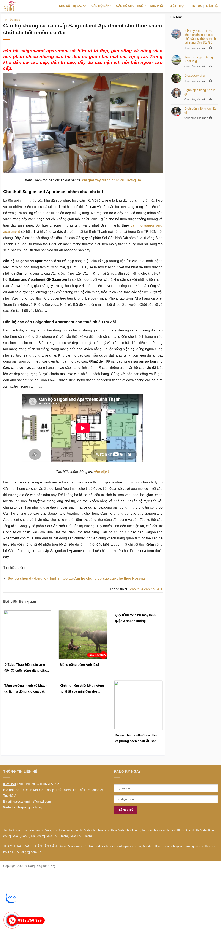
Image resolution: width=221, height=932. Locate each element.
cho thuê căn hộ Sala (146, 589)
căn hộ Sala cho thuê (88, 830)
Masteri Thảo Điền (156, 846)
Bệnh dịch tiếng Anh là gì (199, 92)
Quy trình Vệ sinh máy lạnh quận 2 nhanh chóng (135, 618)
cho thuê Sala (62, 830)
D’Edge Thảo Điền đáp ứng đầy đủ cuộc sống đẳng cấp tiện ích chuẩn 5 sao (25, 668)
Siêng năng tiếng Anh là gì (79, 664)
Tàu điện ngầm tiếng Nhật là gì (198, 59)
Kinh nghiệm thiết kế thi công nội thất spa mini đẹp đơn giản (82, 689)
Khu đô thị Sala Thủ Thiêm (49, 836)
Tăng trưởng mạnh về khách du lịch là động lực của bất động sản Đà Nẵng (25, 689)
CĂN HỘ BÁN (100, 6)
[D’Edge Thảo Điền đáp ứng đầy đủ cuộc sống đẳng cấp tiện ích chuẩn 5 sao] (27, 634)
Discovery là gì (194, 75)
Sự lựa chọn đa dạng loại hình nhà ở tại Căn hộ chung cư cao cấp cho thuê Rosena (76, 578)
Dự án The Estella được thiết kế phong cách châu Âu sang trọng (136, 738)
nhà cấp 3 (102, 472)
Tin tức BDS (11, 19)
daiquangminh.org (29, 807)
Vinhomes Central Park (84, 846)
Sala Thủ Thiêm (81, 836)
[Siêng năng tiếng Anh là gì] (82, 634)
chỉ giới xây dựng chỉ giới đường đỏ (111, 180)
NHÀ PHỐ (156, 6)
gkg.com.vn (33, 852)
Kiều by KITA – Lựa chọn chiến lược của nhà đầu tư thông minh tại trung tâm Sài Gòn (200, 36)
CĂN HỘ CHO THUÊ (129, 6)
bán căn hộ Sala (153, 830)
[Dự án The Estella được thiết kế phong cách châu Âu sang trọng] (138, 705)
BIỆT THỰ (177, 6)
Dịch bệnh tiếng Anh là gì (200, 110)
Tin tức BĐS (175, 830)
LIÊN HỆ (212, 6)
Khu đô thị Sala (196, 830)
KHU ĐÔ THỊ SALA (72, 6)
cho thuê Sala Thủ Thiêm (122, 830)
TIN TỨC (196, 6)
